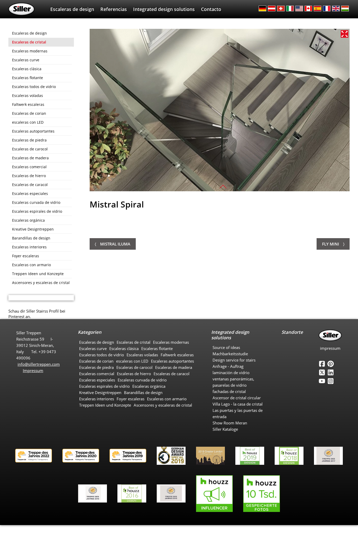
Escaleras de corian (29, 113)
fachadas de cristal (229, 391)
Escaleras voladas (27, 95)
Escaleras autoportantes (33, 131)
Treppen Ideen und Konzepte (38, 273)
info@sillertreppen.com (39, 364)
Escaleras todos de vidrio (34, 86)
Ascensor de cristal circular (237, 397)
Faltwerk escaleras (28, 104)
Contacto (211, 9)
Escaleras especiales (30, 193)
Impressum (33, 370)
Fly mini (330, 244)
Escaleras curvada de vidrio (36, 202)
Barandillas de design (31, 238)
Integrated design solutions (164, 9)
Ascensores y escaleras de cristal (41, 282)
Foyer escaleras (25, 255)
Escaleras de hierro (29, 175)
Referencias (113, 9)
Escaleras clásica (26, 68)
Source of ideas (226, 347)
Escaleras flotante (27, 77)
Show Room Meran (230, 422)
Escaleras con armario (31, 264)
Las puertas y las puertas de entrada (238, 413)
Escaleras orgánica (28, 220)
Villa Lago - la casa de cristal (238, 404)
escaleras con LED (28, 122)
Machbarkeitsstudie (230, 353)
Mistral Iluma (115, 244)
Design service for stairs (234, 360)
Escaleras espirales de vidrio (37, 211)
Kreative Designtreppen (33, 229)
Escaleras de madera (30, 157)
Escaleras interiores (29, 246)
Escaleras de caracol (30, 184)
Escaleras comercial (29, 166)
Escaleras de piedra (29, 140)
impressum (330, 348)
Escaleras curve (25, 59)
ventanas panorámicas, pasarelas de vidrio (233, 382)
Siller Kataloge (225, 429)
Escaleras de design (72, 9)
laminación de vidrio (231, 372)
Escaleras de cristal (29, 42)
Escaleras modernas (29, 50)
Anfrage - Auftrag (228, 366)
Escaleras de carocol (30, 148)
